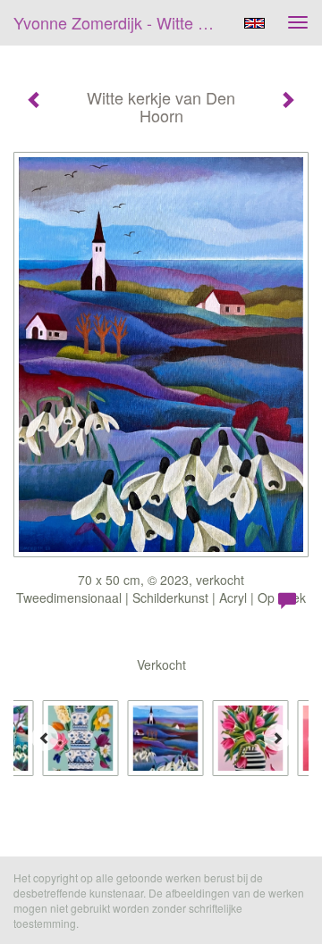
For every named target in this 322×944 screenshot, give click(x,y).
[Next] (277, 737)
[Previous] (44, 737)
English (254, 23)
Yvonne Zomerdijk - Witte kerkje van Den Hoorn (123, 22)
